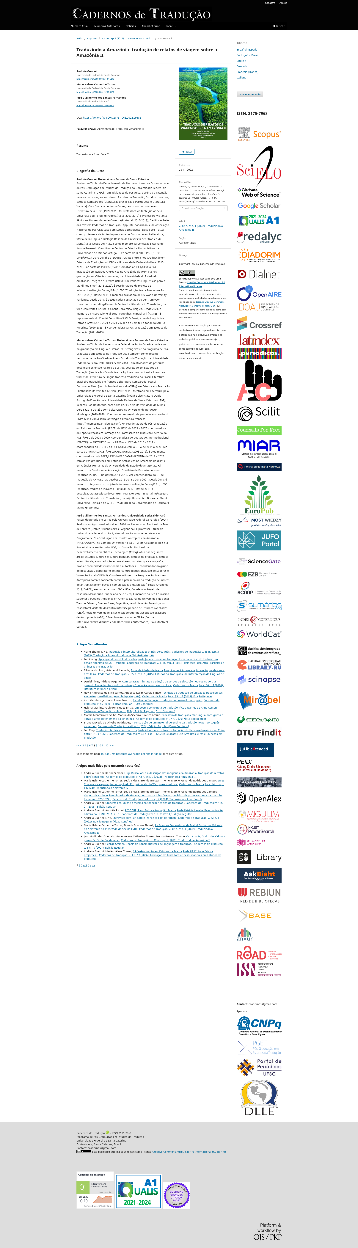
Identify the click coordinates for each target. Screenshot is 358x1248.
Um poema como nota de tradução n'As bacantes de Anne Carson (176, 707)
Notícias (131, 26)
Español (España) (247, 49)
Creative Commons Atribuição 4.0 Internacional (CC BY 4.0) (189, 1151)
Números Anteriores (107, 26)
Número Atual (79, 26)
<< (77, 745)
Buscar (280, 26)
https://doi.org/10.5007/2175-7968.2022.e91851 (113, 117)
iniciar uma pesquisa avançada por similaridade (131, 754)
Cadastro (270, 2)
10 (99, 745)
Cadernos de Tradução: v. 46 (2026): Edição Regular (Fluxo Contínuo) (151, 702)
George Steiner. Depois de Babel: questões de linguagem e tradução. (149, 844)
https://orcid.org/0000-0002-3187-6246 (95, 79)
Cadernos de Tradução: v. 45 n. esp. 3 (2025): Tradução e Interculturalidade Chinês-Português (151, 653)
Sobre (170, 26)
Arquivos (92, 38)
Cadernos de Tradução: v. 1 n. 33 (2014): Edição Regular (156, 814)
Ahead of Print (151, 26)
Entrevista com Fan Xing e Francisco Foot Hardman (145, 818)
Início (79, 38)
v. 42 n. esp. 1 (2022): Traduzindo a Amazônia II (127, 38)
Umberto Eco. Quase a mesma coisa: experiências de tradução (144, 803)
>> (113, 745)
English (241, 60)
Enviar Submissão (249, 94)
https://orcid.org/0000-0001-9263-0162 (95, 92)
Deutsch (242, 66)
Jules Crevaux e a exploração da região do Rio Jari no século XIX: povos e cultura (154, 782)
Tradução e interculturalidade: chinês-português (139, 651)
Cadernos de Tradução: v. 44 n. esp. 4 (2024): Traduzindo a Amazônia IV (157, 799)
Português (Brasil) (248, 55)
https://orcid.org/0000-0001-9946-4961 (95, 105)
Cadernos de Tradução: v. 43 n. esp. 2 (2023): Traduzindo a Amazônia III (151, 776)
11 (103, 745)
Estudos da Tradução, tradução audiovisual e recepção (167, 700)
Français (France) (247, 72)
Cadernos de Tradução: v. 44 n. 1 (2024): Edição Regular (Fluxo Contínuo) (129, 711)
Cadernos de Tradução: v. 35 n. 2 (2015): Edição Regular (177, 696)
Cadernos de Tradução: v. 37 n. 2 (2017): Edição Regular (171, 718)
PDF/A (188, 151)
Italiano (241, 77)
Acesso (283, 2)
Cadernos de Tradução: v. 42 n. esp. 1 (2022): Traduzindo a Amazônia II (165, 840)
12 (107, 745)
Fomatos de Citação (193, 208)
